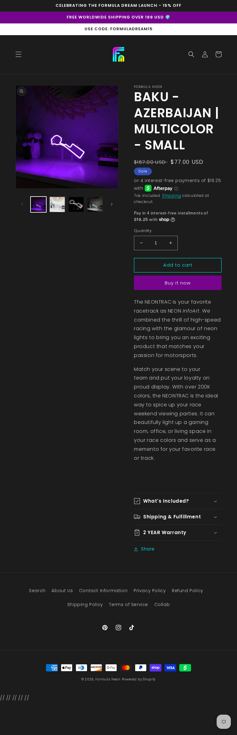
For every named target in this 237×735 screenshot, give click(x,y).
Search (37, 591)
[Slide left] (22, 204)
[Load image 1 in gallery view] (38, 204)
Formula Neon (107, 679)
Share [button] (148, 549)
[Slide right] (111, 204)
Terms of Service (128, 604)
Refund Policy (187, 591)
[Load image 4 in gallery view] (95, 204)
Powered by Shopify (139, 679)
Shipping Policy (85, 604)
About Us (62, 591)
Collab (162, 604)
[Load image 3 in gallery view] (76, 204)
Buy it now (178, 283)
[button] (18, 54)
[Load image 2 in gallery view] (57, 204)
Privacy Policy (150, 591)
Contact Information (103, 591)
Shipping (171, 195)
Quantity (143, 231)
